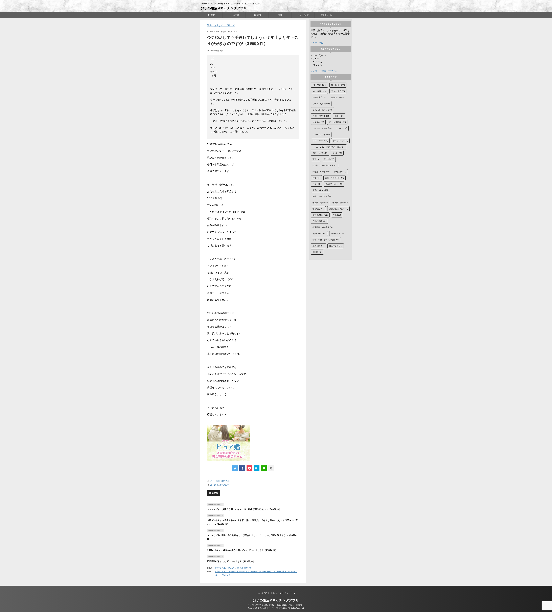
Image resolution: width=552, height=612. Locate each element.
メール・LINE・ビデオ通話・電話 (329, 147)
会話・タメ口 (320, 153)
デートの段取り (337, 122)
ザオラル (318, 122)
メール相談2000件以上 (220, 481)
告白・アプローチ (334, 178)
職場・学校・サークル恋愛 (326, 239)
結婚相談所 (337, 233)
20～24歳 (319, 85)
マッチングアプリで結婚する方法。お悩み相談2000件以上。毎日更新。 (276, 605)
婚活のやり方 (321, 190)
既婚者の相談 (320, 215)
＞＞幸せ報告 (317, 42)
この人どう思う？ (322, 110)
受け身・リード (321, 171)
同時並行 (340, 171)
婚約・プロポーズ (322, 196)
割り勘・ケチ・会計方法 (325, 165)
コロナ (339, 116)
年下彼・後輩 (340, 202)
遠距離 (317, 252)
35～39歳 (338, 91)
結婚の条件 (224, 485)
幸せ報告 (318, 209)
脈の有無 (318, 246)
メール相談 (234, 15)
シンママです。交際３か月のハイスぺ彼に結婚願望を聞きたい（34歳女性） (244, 509)
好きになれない (334, 184)
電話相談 (257, 15)
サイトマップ (290, 593)
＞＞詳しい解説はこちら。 (324, 70)
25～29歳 (214, 485)
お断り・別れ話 (321, 103)
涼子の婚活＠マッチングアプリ (224, 8)
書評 (280, 15)
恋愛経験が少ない (338, 209)
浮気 (337, 215)
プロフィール (326, 15)
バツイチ (341, 128)
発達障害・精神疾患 (323, 227)
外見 (317, 184)
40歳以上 (319, 97)
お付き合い (337, 97)
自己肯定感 (335, 246)
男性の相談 (319, 221)
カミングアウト (321, 116)
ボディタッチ (340, 141)
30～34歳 (319, 91)
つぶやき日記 (262, 593)
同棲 (316, 178)
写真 (316, 159)
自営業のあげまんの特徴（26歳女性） (233, 568)
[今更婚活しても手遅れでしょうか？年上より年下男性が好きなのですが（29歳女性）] (256, 468)
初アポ (329, 159)
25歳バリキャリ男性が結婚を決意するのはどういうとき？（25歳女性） (242, 550)
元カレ (337, 153)
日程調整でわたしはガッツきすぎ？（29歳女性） (231, 561)
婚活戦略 (211, 15)
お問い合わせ (303, 15)
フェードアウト (321, 134)
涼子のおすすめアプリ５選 (221, 25)
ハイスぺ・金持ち (322, 128)
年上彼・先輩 (320, 202)
